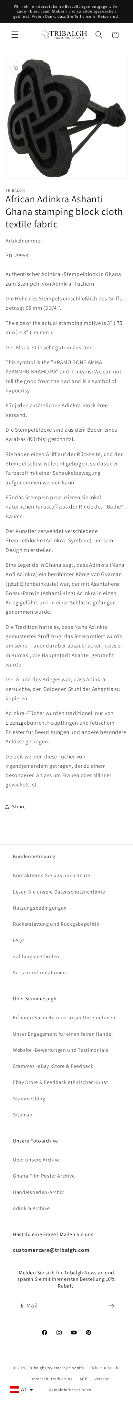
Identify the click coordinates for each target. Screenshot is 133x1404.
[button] (15, 35)
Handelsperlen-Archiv (38, 1192)
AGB (83, 1378)
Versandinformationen (39, 972)
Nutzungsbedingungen (40, 907)
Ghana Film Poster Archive (44, 1175)
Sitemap (23, 1114)
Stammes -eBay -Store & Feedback (53, 1066)
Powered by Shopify (64, 1367)
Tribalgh (36, 1367)
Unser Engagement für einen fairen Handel (63, 1034)
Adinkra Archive (31, 1208)
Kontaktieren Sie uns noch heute (51, 875)
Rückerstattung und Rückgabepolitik (56, 924)
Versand (102, 1378)
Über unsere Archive (36, 1159)
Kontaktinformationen (70, 1389)
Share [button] (19, 806)
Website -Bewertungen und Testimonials (60, 1050)
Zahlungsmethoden (36, 956)
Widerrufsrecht (105, 1367)
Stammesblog (29, 1098)
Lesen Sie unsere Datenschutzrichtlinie (59, 891)
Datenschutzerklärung (51, 1378)
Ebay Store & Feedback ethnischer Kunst (60, 1082)
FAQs (19, 940)
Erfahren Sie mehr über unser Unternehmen (64, 1017)
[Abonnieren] (111, 1305)
